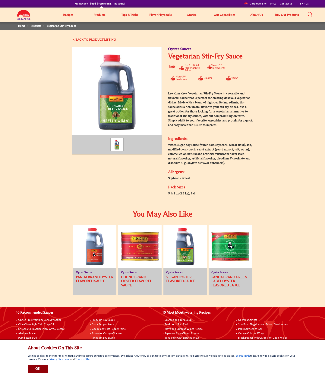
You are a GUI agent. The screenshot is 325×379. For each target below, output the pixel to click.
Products (100, 14)
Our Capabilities (224, 14)
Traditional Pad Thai (176, 324)
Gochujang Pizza (247, 320)
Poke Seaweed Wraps (250, 329)
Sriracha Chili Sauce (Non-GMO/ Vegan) (41, 329)
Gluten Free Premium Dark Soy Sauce (39, 320)
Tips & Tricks (129, 14)
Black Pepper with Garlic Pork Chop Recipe (262, 338)
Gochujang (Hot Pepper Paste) (109, 329)
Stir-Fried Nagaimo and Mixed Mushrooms (263, 324)
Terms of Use (82, 359)
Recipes (68, 14)
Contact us (286, 3)
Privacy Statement (59, 359)
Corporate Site (258, 3)
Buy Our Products (287, 14)
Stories (192, 14)
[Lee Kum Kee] (23, 17)
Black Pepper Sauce (103, 324)
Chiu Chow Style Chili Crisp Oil (36, 324)
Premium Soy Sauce (103, 320)
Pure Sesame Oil (27, 338)
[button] (310, 14)
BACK (79, 39)
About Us (256, 14)
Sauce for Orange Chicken (107, 333)
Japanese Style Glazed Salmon (182, 333)
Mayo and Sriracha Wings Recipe (184, 329)
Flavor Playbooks (160, 14)
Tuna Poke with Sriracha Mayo (182, 338)
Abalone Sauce (27, 333)
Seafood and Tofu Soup (178, 320)
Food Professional (101, 3)
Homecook (81, 3)
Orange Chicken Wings (251, 333)
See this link (243, 356)
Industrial (119, 3)
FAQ (273, 3)
